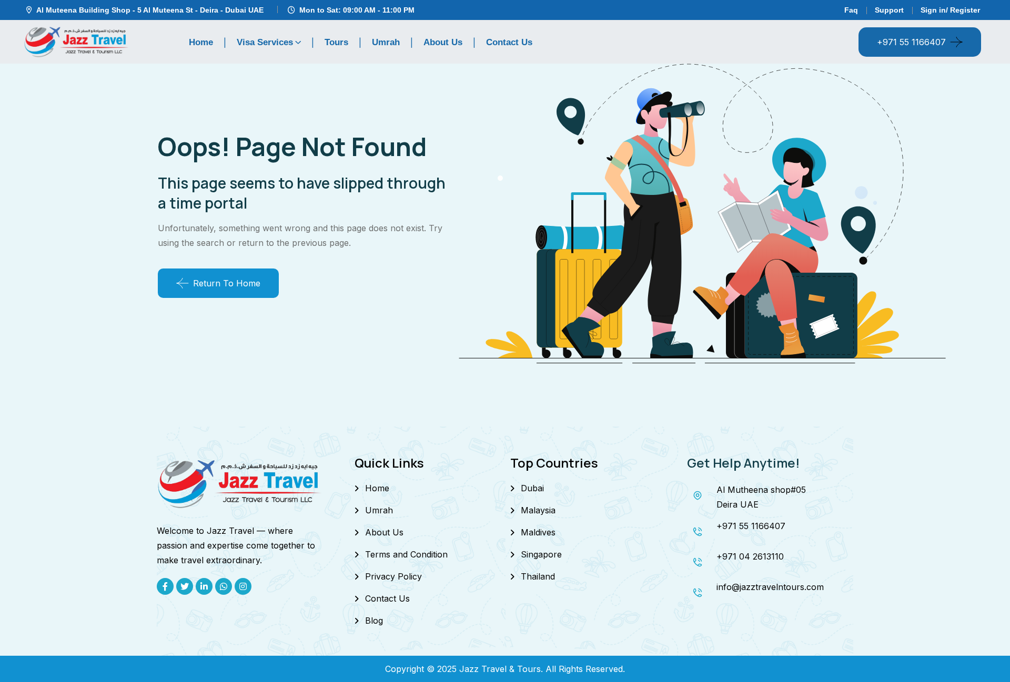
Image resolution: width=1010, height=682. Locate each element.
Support (889, 10)
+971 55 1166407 (911, 42)
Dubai (532, 488)
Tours (336, 42)
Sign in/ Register (950, 10)
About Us (442, 42)
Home (201, 42)
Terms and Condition (406, 554)
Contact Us (509, 42)
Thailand (538, 576)
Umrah (386, 42)
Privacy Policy (393, 576)
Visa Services (265, 42)
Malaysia (538, 510)
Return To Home (226, 283)
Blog (374, 620)
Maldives (538, 532)
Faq (851, 10)
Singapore (541, 554)
